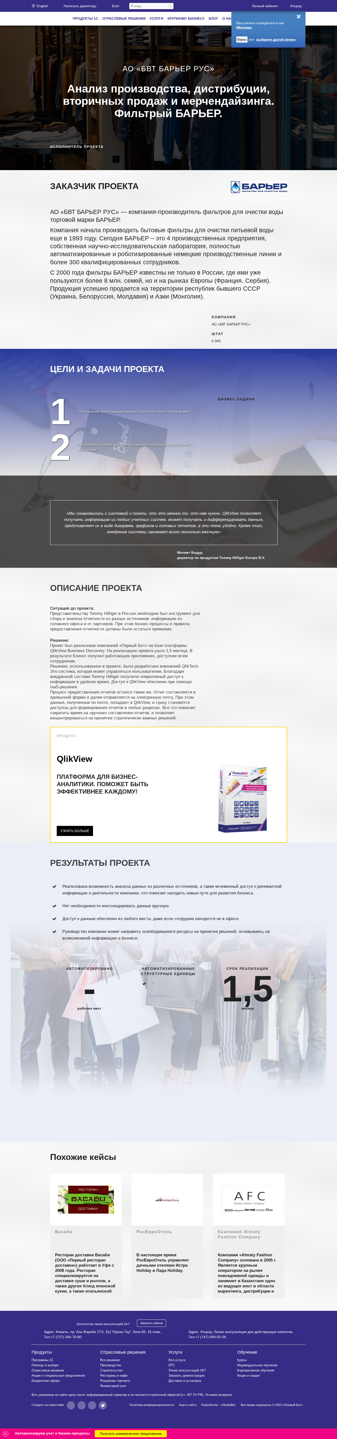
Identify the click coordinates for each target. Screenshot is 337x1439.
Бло (115, 6)
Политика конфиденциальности (151, 1405)
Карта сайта (187, 1405)
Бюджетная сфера (45, 1381)
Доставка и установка (184, 1381)
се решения (110, 1360)
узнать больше (74, 831)
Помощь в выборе (45, 1365)
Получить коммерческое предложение (131, 1434)
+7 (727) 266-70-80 (66, 1337)
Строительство (111, 1370)
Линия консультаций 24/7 (187, 1370)
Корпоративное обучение (255, 1370)
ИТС (171, 1365)
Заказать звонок (151, 1323)
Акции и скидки (248, 1375)
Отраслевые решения (48, 1370)
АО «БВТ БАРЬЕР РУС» (231, 324)
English (42, 6)
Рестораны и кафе (114, 1375)
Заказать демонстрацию (186, 1375)
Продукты (42, 1352)
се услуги (176, 1360)
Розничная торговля (115, 1381)
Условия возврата (218, 1395)
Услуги (175, 1352)
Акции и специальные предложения (58, 1375)
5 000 (216, 341)
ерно (241, 39)
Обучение (247, 1352)
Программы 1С (43, 1360)
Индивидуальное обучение (257, 1365)
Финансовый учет (113, 1386)
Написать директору (80, 6)
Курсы (241, 1360)
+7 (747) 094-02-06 (210, 1337)
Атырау (296, 6)
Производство (110, 1365)
